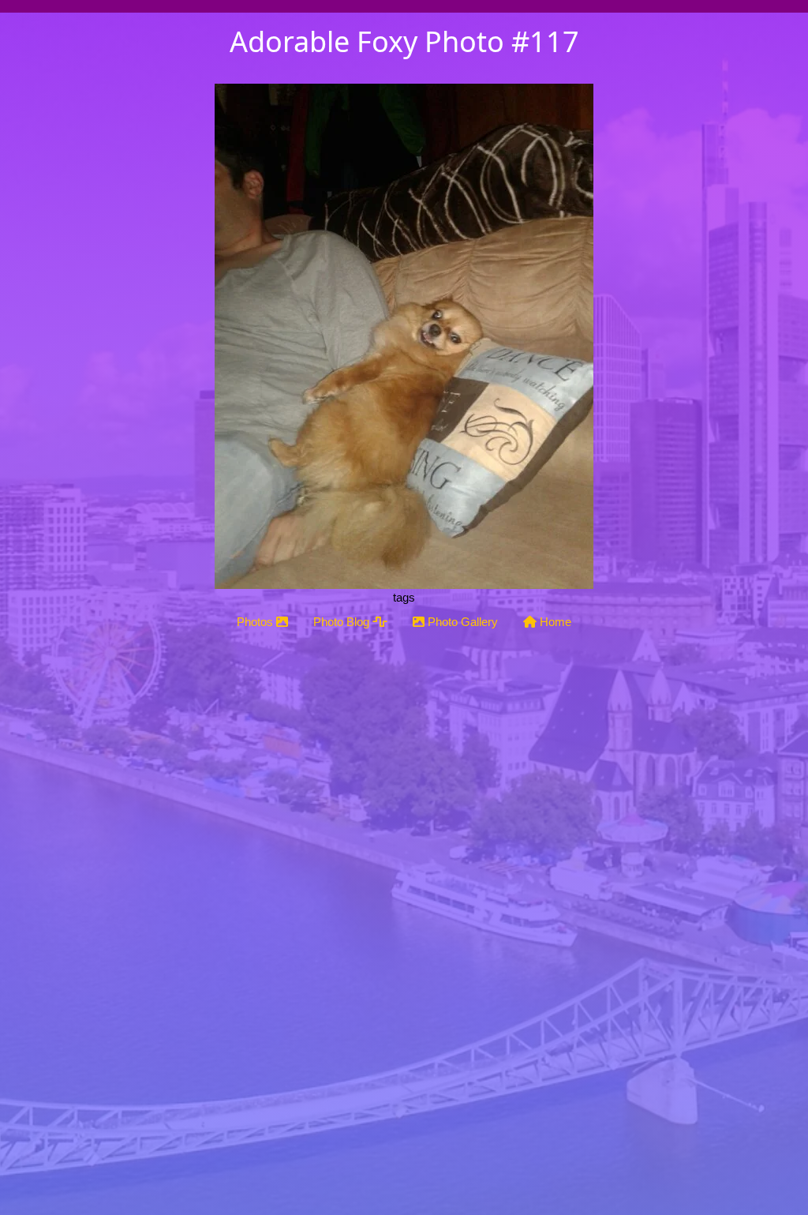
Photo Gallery (461, 621)
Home (554, 621)
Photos (256, 621)
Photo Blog (342, 621)
